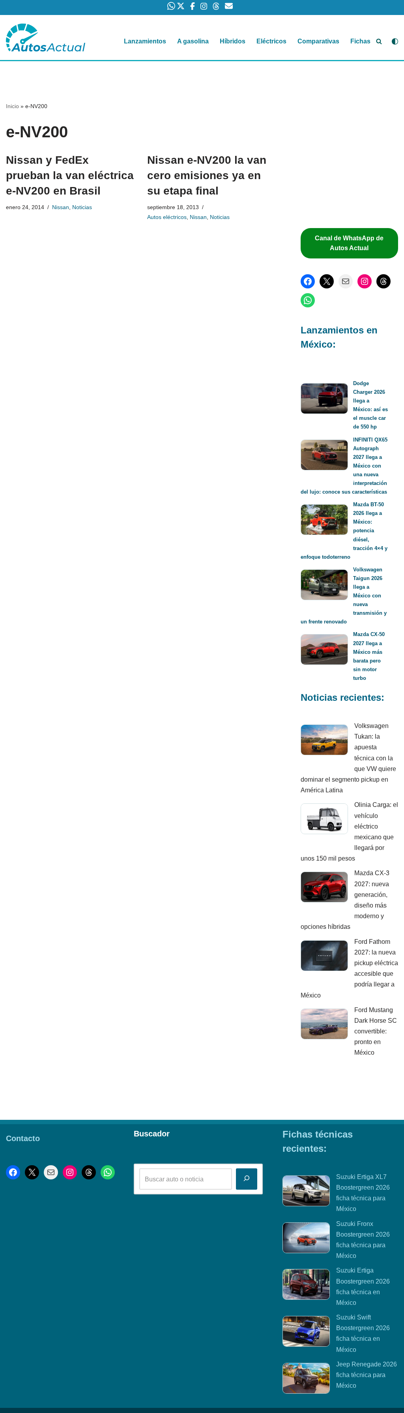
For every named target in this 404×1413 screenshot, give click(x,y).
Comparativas (318, 41)
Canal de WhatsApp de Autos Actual (349, 243)
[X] (327, 281)
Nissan (60, 207)
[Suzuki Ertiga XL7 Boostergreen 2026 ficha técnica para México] (306, 1192)
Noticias (82, 207)
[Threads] (383, 281)
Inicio (12, 106)
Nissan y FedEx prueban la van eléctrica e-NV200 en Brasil (70, 175)
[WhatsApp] (308, 300)
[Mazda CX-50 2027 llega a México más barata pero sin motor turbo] (324, 651)
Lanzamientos (145, 41)
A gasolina (193, 41)
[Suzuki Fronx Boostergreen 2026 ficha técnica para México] (306, 1239)
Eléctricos (271, 41)
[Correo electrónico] (346, 281)
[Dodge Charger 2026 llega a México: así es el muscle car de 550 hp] (324, 400)
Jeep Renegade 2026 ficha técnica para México (366, 1375)
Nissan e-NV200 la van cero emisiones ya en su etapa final (206, 175)
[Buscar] (379, 41)
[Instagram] (364, 281)
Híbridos (232, 41)
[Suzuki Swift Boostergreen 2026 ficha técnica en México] (306, 1333)
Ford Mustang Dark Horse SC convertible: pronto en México (375, 1031)
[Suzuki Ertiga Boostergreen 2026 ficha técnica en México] (306, 1286)
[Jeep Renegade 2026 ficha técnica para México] (306, 1380)
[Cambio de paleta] (395, 41)
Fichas (360, 41)
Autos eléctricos (167, 217)
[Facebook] (308, 281)
